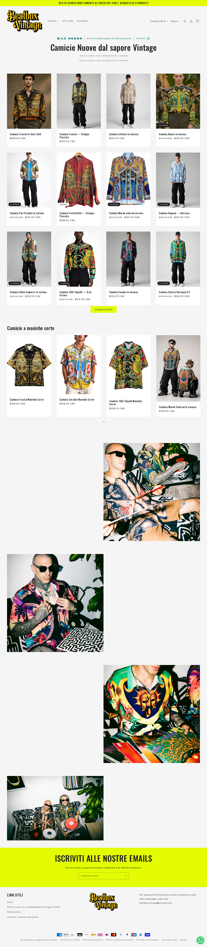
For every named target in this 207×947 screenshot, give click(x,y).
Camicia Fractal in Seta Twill (25, 134)
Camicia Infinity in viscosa (123, 134)
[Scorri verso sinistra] (97, 422)
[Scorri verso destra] (110, 422)
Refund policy (14, 912)
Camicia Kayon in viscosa (172, 134)
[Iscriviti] (126, 876)
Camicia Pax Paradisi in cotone (27, 212)
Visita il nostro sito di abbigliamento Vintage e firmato (34, 907)
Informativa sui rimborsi (70, 940)
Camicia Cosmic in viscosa (123, 291)
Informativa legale (169, 940)
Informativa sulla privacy (93, 940)
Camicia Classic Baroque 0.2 (174, 291)
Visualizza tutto (103, 309)
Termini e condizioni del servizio (22, 917)
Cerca (10, 902)
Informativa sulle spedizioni (147, 940)
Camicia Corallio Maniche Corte (77, 399)
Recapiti (183, 940)
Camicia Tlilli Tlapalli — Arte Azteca (76, 293)
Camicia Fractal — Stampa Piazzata (74, 136)
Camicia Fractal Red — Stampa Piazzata (77, 214)
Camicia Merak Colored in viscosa (177, 406)
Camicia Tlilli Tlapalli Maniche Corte (125, 402)
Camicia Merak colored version (126, 212)
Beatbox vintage (34, 940)
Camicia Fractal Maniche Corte (27, 399)
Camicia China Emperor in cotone (28, 291)
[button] (53, 21)
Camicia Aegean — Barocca (174, 212)
